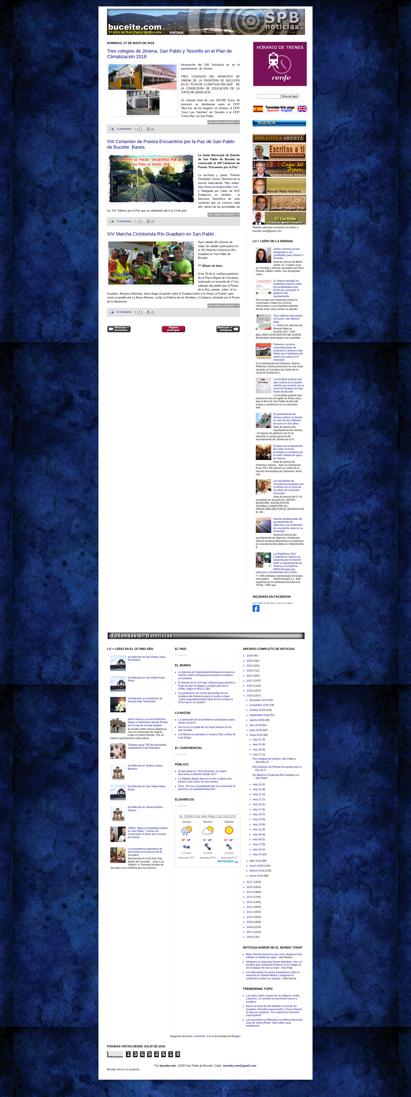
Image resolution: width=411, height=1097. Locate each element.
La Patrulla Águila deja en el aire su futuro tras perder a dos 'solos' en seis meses (205, 780)
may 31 (257, 739)
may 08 (257, 839)
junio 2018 (256, 730)
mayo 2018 (256, 735)
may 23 (257, 789)
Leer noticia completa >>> (223, 122)
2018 (250, 695)
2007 (250, 932)
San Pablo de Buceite (264, 603)
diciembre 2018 (259, 700)
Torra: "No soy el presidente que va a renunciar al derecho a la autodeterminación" (206, 788)
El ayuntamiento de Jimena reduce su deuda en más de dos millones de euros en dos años (287, 419)
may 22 (257, 794)
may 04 (257, 849)
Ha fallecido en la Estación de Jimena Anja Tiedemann (145, 700)
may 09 (257, 834)
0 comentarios (124, 221)
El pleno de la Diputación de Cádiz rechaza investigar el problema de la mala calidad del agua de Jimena (288, 452)
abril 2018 (256, 860)
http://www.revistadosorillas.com (218, 186)
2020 (250, 685)
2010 (250, 917)
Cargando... (182, 655)
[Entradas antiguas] (228, 329)
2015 (250, 892)
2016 (250, 887)
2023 (250, 670)
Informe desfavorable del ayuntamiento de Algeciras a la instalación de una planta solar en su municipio (288, 525)
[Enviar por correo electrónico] (136, 129)
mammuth (199, 1036)
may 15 (257, 819)
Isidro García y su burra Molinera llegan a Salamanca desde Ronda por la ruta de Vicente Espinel (148, 722)
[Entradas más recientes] (119, 329)
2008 (250, 927)
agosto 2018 (257, 720)
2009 (250, 922)
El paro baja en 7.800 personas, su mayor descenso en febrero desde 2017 (202, 773)
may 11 (257, 829)
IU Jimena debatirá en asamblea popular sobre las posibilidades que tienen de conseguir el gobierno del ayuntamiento (287, 288)
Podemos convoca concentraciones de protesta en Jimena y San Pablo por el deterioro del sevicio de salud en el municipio (288, 352)
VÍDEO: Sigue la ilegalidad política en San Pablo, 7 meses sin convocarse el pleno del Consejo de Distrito (148, 833)
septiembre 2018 (260, 715)
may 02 (257, 854)
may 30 (257, 744)
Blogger (235, 1036)
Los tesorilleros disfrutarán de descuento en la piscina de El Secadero (145, 852)
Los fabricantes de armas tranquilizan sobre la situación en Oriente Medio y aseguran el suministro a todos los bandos (273, 975)
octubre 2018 (258, 710)
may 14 (257, 824)
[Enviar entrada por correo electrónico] (111, 128)
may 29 (257, 749)
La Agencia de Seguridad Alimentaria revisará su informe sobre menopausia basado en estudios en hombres (206, 675)
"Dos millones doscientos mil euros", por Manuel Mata (288, 318)
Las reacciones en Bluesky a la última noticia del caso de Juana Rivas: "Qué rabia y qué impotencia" (274, 1022)
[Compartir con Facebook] (148, 129)
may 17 (257, 809)
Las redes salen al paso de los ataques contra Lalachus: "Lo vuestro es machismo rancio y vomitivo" (272, 998)
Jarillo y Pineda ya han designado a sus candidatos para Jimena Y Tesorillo (288, 254)
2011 (250, 911)
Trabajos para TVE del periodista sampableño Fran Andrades (147, 746)
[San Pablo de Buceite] (256, 610)
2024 (250, 665)
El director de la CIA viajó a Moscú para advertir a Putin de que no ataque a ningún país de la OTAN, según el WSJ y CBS (206, 685)
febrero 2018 (257, 870)
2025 (250, 660)
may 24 (257, 784)
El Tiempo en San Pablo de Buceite (207, 816)
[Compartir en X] (144, 129)
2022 (250, 675)
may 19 (257, 804)
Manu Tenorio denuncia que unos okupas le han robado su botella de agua (274, 956)
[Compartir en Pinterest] (152, 129)
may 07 (257, 844)
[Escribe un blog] (140, 129)
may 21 (257, 799)
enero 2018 (257, 875)
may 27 (257, 754)
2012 (250, 907)
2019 (250, 690)
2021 (250, 680)
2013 (250, 902)
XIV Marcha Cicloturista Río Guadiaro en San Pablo (160, 234)
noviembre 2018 (259, 705)
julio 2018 (256, 725)
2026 (250, 655)
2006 (250, 936)
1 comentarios (124, 128)
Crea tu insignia (285, 603)
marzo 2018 (257, 865)
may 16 (257, 814)
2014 (250, 896)
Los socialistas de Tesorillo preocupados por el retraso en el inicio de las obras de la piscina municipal (288, 487)
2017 (250, 882)
